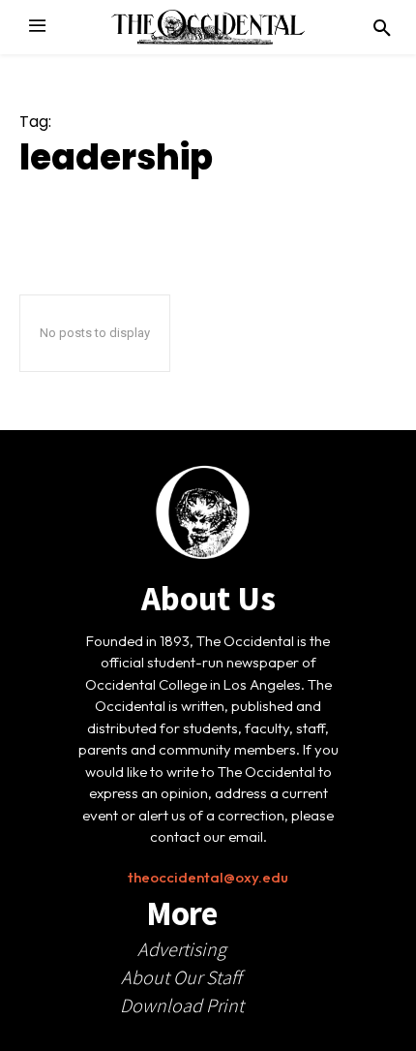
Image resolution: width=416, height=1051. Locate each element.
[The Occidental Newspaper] (208, 27)
